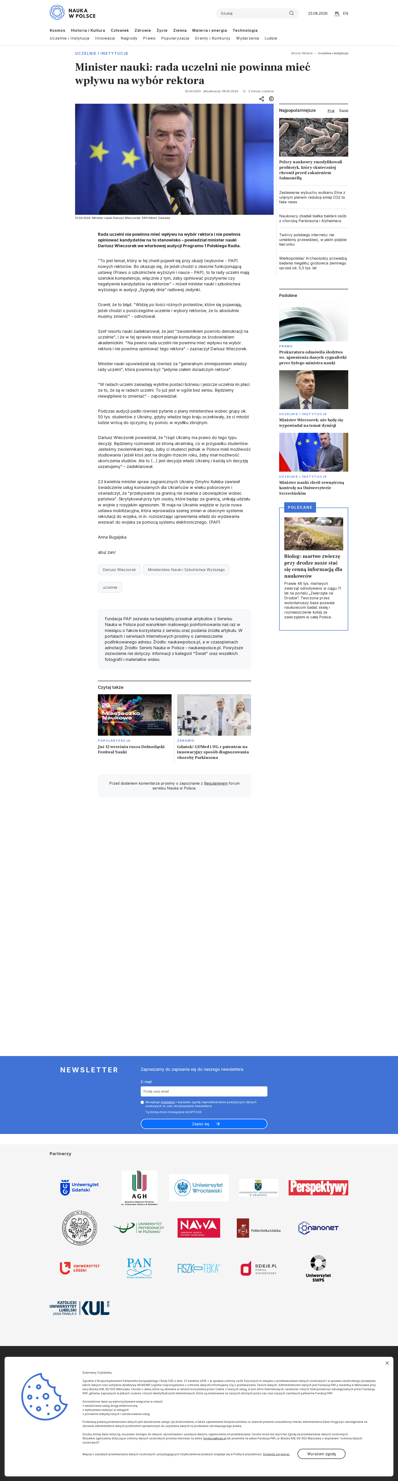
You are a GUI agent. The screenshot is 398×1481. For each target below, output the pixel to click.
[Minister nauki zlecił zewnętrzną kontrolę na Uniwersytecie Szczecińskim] (313, 464)
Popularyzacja (175, 38)
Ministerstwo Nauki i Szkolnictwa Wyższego (186, 569)
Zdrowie (143, 30)
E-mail (146, 1081)
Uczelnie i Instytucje (70, 38)
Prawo (149, 38)
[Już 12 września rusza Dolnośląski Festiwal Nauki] (135, 728)
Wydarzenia (247, 38)
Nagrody (129, 38)
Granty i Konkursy (213, 38)
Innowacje (105, 38)
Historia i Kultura (88, 30)
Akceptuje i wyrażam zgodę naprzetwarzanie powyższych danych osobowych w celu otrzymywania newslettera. (201, 1104)
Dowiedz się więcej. (276, 1454)
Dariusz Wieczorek (119, 569)
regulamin (168, 1102)
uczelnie (110, 587)
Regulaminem (216, 783)
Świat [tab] (343, 110)
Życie (162, 30)
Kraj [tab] (331, 110)
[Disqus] (174, 866)
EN (345, 13)
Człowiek (120, 30)
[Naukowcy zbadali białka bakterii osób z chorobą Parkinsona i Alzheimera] (313, 218)
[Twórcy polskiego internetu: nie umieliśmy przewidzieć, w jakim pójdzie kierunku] (313, 240)
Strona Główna (302, 53)
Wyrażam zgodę (321, 1454)
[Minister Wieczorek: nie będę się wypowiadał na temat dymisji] (313, 399)
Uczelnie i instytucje (102, 53)
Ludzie (271, 38)
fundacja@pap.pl (214, 1438)
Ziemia (180, 30)
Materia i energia (209, 30)
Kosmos (57, 30)
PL (337, 13)
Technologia (245, 30)
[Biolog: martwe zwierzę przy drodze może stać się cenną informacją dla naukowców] (314, 569)
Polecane (300, 507)
